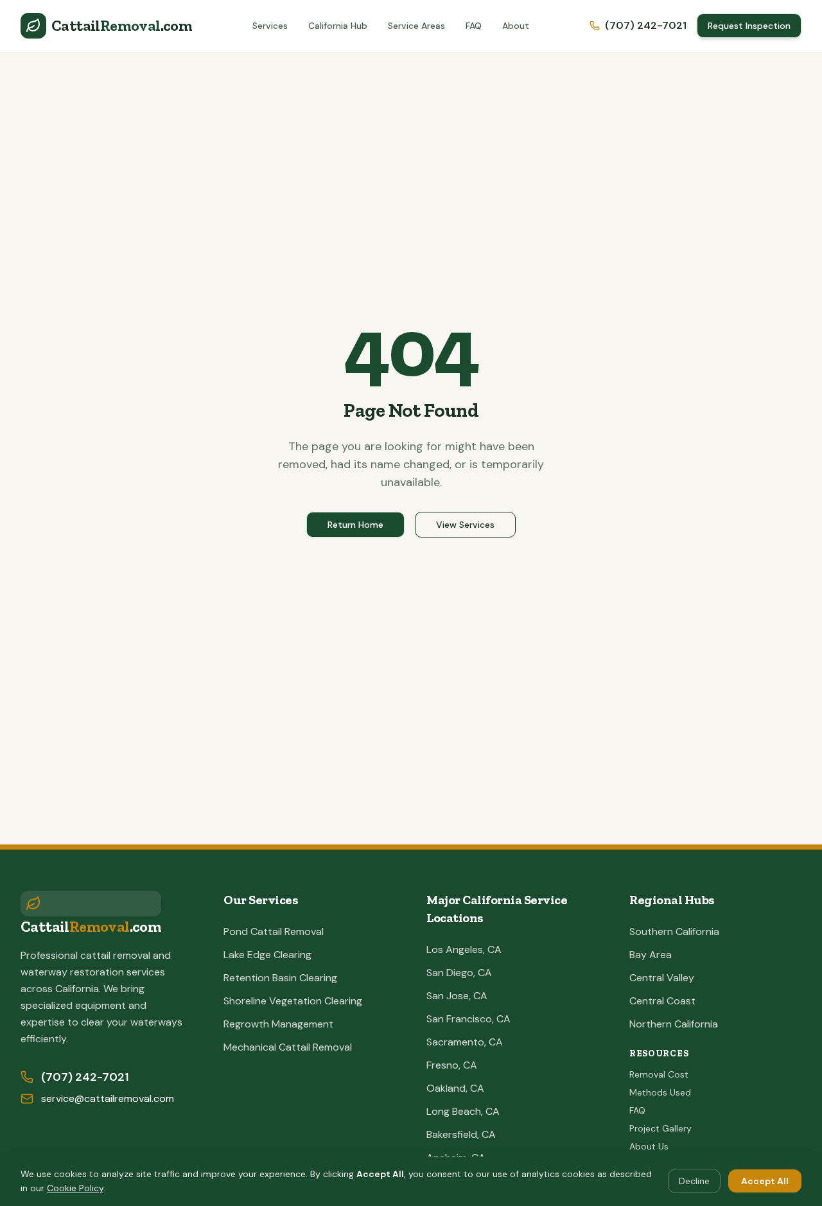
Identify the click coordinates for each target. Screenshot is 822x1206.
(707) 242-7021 (645, 25)
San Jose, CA (456, 995)
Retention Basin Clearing (280, 977)
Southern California (674, 931)
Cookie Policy (75, 1188)
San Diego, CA (459, 972)
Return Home (355, 524)
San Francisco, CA (468, 1019)
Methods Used (660, 1092)
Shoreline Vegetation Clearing (292, 1001)
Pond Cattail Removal (273, 931)
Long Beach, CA (463, 1111)
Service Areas (416, 25)
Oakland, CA (455, 1088)
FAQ (474, 25)
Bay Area (650, 954)
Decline (694, 1181)
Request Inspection (749, 25)
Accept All (765, 1181)
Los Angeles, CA (464, 949)
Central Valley (661, 977)
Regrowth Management (278, 1024)
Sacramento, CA (464, 1042)
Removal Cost (658, 1074)
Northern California (673, 1024)
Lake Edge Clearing (267, 954)
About (515, 25)
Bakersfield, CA (461, 1134)
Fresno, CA (451, 1065)
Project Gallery (660, 1128)
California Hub (337, 25)
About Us (649, 1146)
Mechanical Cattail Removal (287, 1047)
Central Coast (662, 1001)
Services (270, 25)
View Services (465, 524)
